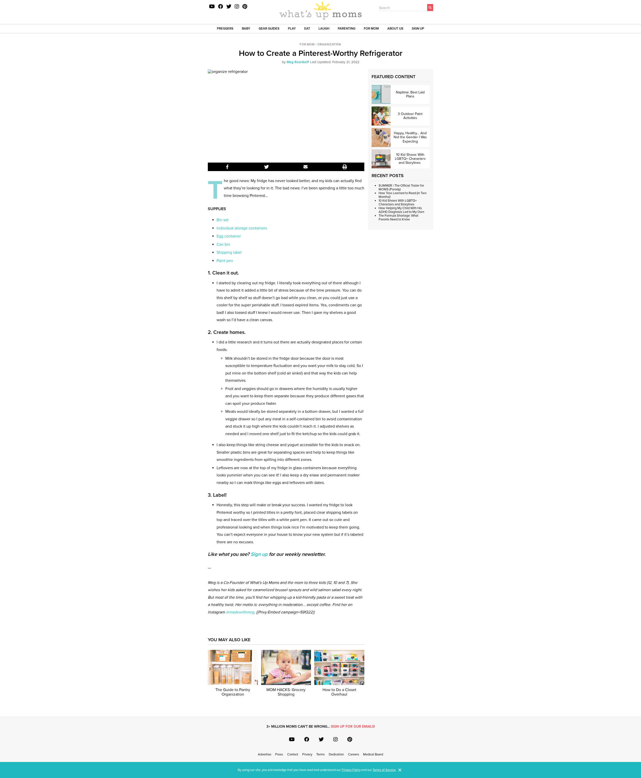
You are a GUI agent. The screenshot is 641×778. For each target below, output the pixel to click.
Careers (353, 754)
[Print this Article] (344, 167)
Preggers (225, 29)
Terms (320, 754)
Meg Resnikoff (298, 62)
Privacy (307, 754)
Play (292, 29)
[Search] (430, 7)
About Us (395, 29)
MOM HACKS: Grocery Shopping (285, 692)
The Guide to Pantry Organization (232, 692)
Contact (292, 754)
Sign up (259, 554)
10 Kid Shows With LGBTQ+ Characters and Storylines (398, 202)
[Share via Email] (305, 167)
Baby (246, 29)
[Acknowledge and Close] (400, 770)
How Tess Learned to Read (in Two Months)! (402, 195)
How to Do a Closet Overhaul (339, 692)
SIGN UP (418, 29)
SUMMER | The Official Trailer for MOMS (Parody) (401, 187)
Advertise (264, 754)
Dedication (336, 754)
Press (279, 754)
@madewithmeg (240, 612)
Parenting (346, 29)
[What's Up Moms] (320, 11)
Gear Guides (269, 29)
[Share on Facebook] (227, 167)
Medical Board (373, 754)
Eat (307, 29)
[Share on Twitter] (266, 167)
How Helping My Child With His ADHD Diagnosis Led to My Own (401, 210)
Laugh (323, 29)
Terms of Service (384, 770)
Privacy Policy (351, 770)
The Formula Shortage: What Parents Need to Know (398, 217)
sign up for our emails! (353, 726)
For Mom (371, 29)
